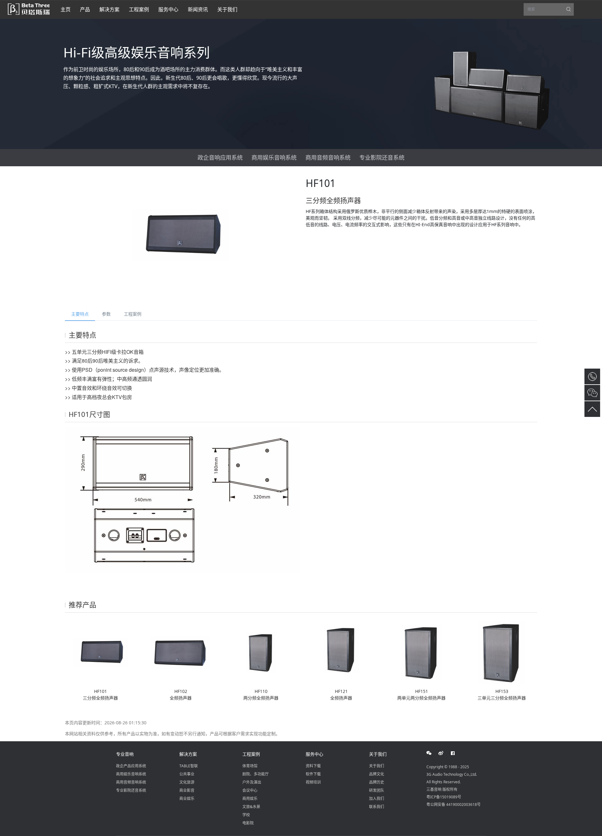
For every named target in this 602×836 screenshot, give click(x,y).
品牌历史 (376, 782)
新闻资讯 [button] (198, 9)
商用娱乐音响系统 (274, 157)
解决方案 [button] (109, 9)
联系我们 (376, 806)
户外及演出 (251, 782)
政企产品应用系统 (131, 766)
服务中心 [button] (168, 9)
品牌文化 (376, 774)
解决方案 (188, 754)
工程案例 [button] (139, 9)
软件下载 (313, 774)
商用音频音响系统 (328, 157)
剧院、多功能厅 (255, 774)
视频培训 (313, 782)
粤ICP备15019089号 (443, 797)
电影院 (248, 823)
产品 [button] (85, 9)
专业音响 (125, 754)
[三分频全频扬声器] (100, 652)
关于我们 (378, 754)
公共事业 (186, 774)
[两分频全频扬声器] (260, 652)
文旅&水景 (251, 806)
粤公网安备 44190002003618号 (453, 804)
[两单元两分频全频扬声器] (421, 652)
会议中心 (249, 790)
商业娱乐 (186, 798)
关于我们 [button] (227, 9)
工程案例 (132, 314)
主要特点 (80, 314)
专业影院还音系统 (381, 157)
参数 (106, 314)
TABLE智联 (188, 766)
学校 (246, 814)
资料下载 (313, 766)
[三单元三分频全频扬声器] (501, 652)
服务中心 (314, 754)
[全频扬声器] (180, 652)
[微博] (444, 753)
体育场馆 (249, 766)
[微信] (432, 753)
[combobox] (549, 9)
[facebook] (456, 753)
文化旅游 (186, 782)
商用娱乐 (249, 798)
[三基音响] (29, 8)
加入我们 (376, 798)
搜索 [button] (550, 11)
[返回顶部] (592, 409)
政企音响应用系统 (220, 157)
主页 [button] (66, 9)
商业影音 (186, 790)
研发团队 (376, 790)
